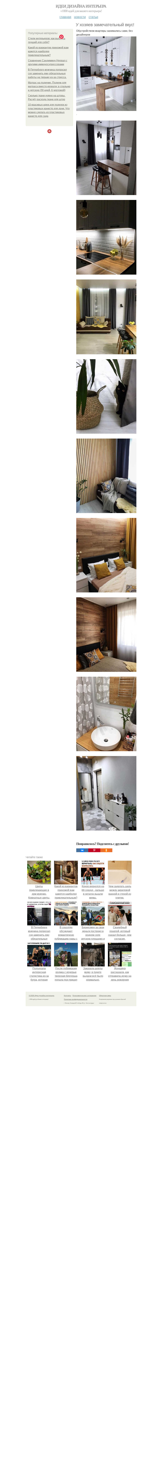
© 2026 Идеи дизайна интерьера (41, 995)
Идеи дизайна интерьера (81, 6)
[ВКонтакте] (82, 850)
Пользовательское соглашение (84, 995)
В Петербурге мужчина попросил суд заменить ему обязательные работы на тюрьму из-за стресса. (47, 73)
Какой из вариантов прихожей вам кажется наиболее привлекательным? (48, 51)
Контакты (67, 995)
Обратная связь (105, 995)
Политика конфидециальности (75, 999)
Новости (80, 16)
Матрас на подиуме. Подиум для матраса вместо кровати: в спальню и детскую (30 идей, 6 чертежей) (49, 86)
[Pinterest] (94, 850)
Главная (65, 16)
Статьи (93, 16)
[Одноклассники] (106, 850)
